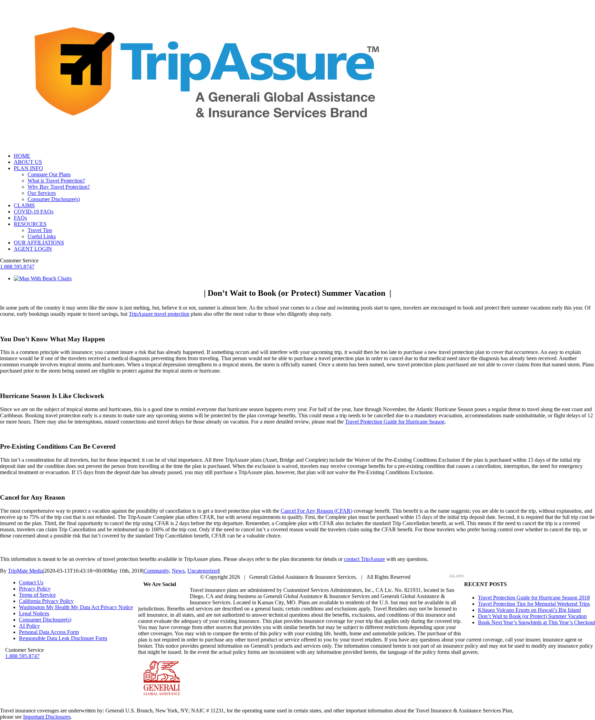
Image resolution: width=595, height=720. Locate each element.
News (178, 571)
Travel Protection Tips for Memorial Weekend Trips (534, 604)
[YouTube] (172, 598)
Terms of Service (37, 595)
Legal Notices (34, 613)
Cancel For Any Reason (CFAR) (316, 511)
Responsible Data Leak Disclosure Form (63, 638)
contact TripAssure (364, 559)
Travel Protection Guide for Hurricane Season (395, 422)
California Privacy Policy (46, 601)
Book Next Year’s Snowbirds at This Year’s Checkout (536, 622)
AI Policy (29, 626)
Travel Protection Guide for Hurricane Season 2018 (534, 598)
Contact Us (31, 582)
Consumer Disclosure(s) (45, 620)
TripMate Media (25, 571)
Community (156, 571)
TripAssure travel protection (159, 314)
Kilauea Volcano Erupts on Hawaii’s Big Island (529, 610)
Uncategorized (203, 571)
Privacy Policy (35, 589)
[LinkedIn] (180, 598)
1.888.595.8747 (17, 267)
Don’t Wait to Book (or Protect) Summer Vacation (532, 616)
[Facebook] (147, 598)
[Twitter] (156, 598)
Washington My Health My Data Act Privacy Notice (76, 607)
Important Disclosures (47, 717)
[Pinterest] (164, 598)
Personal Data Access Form (49, 632)
